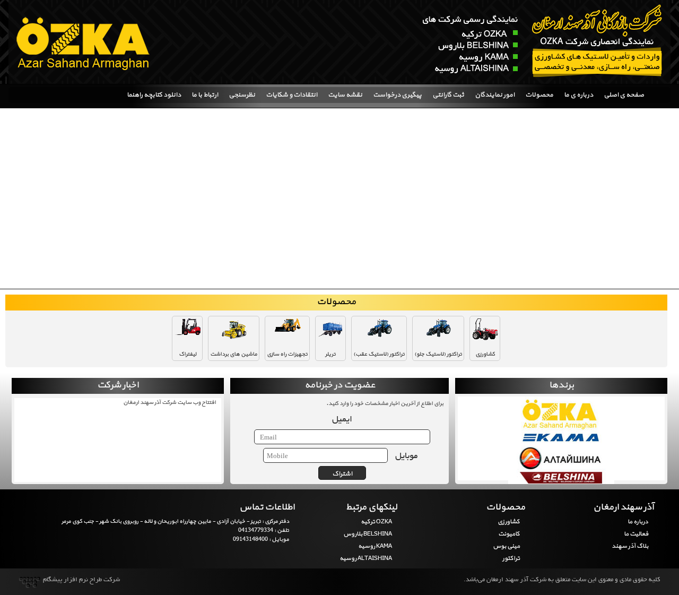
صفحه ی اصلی (624, 95)
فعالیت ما (636, 534)
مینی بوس (506, 546)
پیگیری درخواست (397, 95)
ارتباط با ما (204, 95)
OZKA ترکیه (376, 522)
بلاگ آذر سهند (630, 546)
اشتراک (342, 474)
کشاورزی (509, 522)
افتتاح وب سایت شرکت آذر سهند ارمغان (169, 402)
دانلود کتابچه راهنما (154, 95)
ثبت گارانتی (448, 95)
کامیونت (509, 534)
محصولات (539, 95)
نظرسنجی (242, 95)
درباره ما (638, 522)
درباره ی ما (578, 95)
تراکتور (511, 558)
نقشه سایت (345, 95)
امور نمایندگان (495, 95)
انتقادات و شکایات (291, 95)
